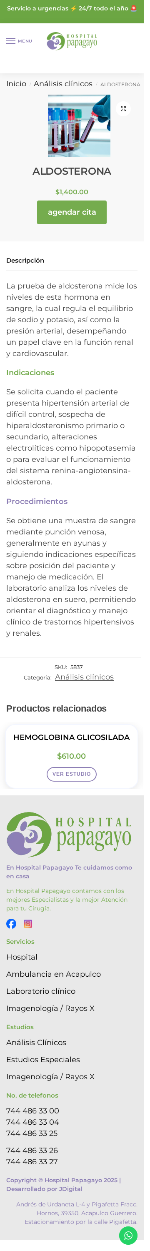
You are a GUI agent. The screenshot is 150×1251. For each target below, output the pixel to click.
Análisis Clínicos (36, 1042)
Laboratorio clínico (40, 991)
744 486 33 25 (32, 1133)
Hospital (22, 957)
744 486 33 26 (32, 1150)
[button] (123, 108)
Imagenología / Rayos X (50, 1008)
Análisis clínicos (63, 83)
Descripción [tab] (25, 260)
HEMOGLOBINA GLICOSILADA (71, 737)
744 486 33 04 (32, 1122)
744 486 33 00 (32, 1111)
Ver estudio (71, 774)
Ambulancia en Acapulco (53, 974)
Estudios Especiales (43, 1059)
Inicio (16, 83)
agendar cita (72, 212)
